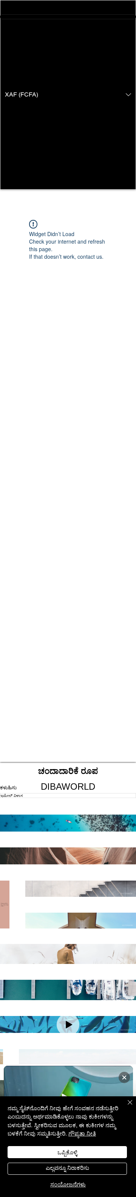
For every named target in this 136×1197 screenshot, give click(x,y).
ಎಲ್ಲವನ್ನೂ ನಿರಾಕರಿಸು (67, 1167)
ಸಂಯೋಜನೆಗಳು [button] (68, 1184)
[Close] (125, 1107)
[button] (68, 95)
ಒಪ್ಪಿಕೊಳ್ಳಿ (67, 1152)
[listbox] (68, 95)
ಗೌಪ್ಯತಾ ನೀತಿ (82, 1133)
